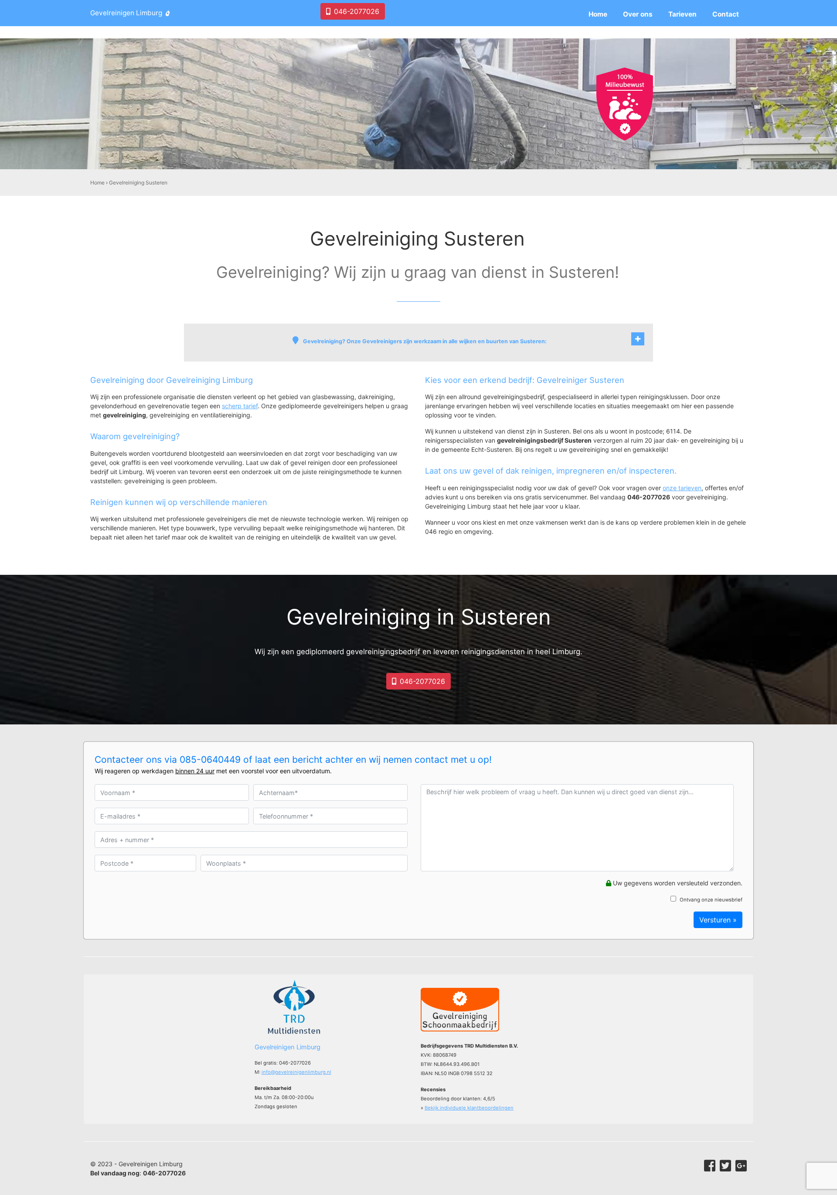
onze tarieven (682, 488)
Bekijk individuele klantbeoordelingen (469, 1108)
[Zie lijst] (637, 338)
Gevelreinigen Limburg (126, 13)
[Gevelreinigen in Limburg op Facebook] (709, 1165)
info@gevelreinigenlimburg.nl (296, 1072)
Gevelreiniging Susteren (138, 182)
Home (97, 182)
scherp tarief (240, 406)
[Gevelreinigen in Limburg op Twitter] (725, 1165)
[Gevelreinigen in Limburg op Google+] (741, 1165)
